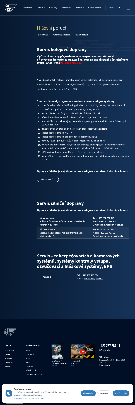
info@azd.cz (105, 350)
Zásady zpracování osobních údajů (34, 398)
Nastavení (104, 393)
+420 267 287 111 (110, 345)
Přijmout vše (88, 393)
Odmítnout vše (121, 393)
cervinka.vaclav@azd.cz (112, 236)
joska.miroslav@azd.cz (111, 224)
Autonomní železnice (61, 34)
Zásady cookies (18, 398)
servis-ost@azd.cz (93, 278)
